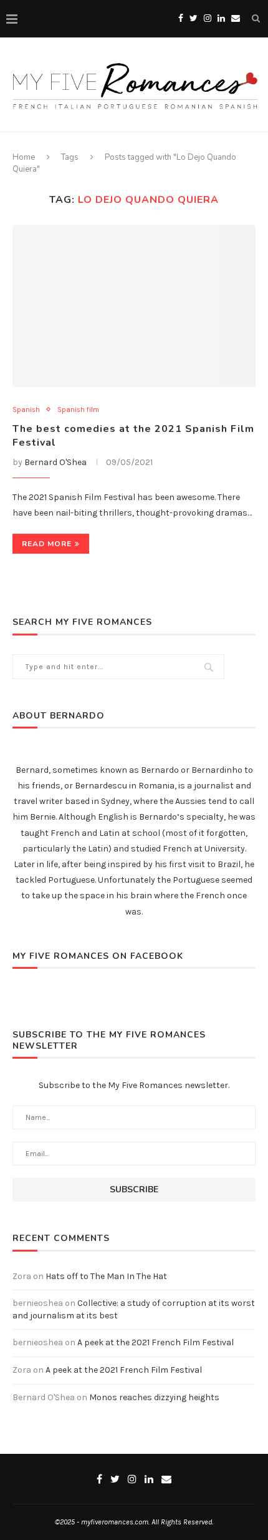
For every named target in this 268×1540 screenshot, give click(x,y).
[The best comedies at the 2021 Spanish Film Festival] (134, 306)
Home (23, 157)
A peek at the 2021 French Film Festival (155, 1342)
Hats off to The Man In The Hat (106, 1276)
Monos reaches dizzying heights (154, 1397)
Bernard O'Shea (55, 462)
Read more (47, 544)
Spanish (26, 410)
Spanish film (78, 410)
